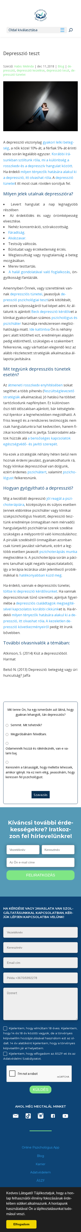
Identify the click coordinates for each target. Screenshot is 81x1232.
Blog (61, 66)
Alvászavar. (17, 238)
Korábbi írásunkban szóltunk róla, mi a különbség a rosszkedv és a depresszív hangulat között (37, 160)
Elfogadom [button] (21, 1224)
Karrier (40, 1164)
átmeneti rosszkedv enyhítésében (35, 385)
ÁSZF (41, 1181)
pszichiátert (36, 472)
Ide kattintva (39, 329)
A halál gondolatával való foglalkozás (39, 272)
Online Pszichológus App (40, 1147)
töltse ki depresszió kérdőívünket (30, 591)
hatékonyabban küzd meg (40, 575)
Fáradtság (16, 232)
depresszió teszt (57, 70)
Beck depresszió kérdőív (51, 311)
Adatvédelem (40, 1172)
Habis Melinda (24, 66)
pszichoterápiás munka (58, 551)
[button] (26, 1214)
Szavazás (41, 794)
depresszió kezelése (31, 70)
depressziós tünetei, (26, 294)
